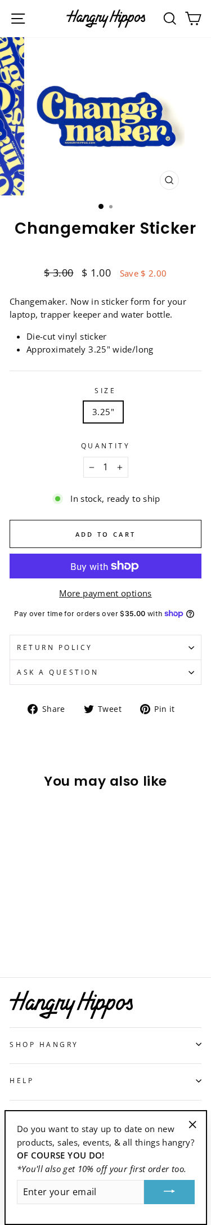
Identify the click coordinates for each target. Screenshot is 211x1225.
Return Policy (55, 647)
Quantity (105, 445)
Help (22, 1080)
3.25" (103, 411)
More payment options (105, 593)
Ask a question (57, 671)
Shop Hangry (44, 1044)
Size (105, 390)
